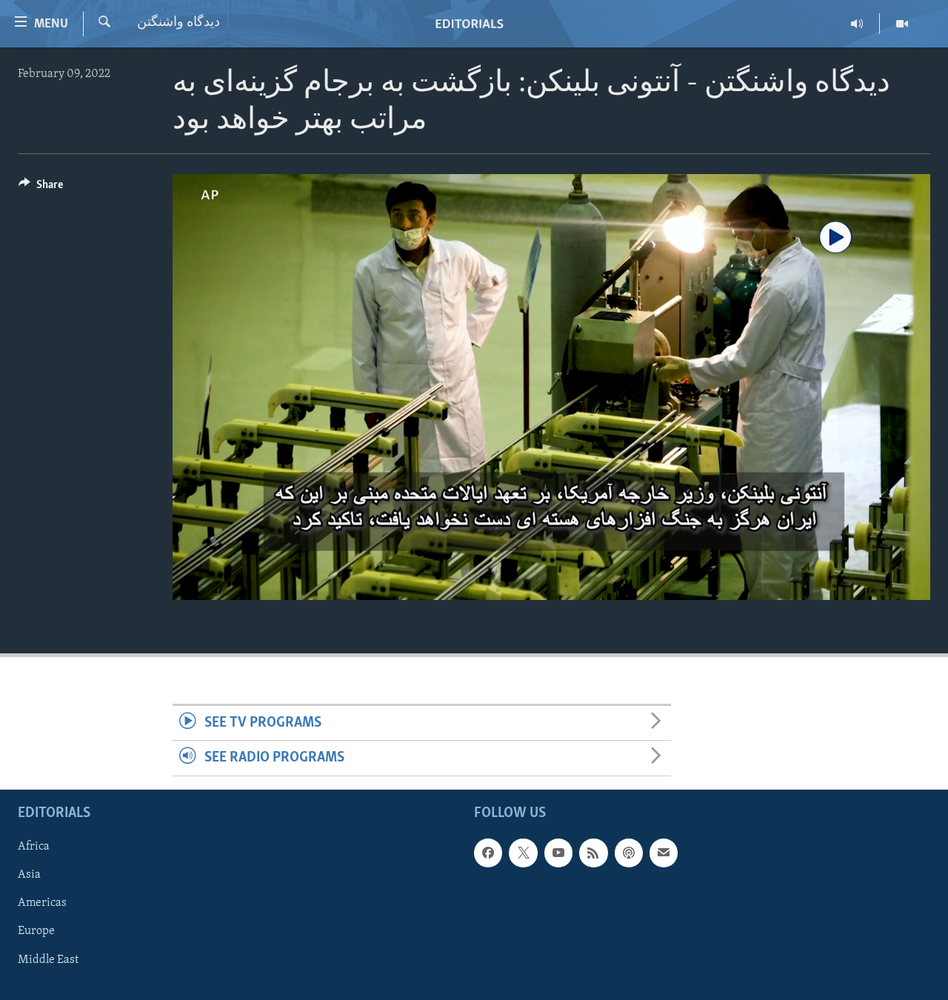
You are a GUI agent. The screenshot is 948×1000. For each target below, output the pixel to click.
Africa (34, 847)
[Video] (902, 23)
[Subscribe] (664, 853)
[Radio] (857, 23)
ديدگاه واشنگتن (178, 23)
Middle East (48, 959)
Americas (42, 903)
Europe (36, 931)
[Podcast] (629, 853)
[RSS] (593, 853)
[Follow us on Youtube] (558, 853)
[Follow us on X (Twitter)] (523, 853)
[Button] (41, 188)
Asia (29, 875)
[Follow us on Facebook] (488, 853)
